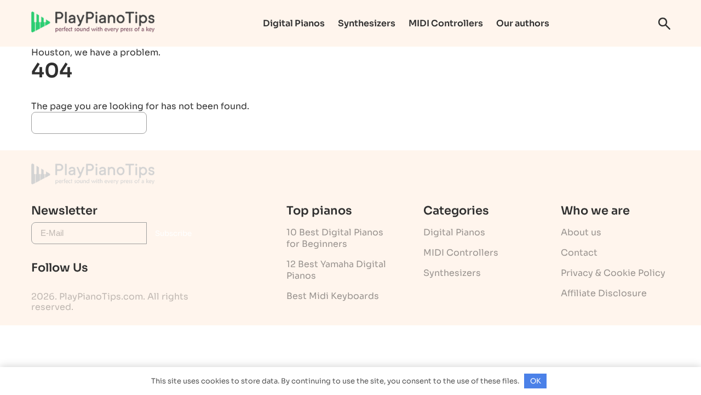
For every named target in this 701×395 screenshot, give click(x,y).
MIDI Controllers (446, 23)
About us (581, 232)
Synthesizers (366, 23)
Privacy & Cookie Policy (613, 273)
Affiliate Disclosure (604, 293)
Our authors (522, 23)
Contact (579, 252)
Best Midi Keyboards (332, 296)
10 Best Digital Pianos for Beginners (334, 238)
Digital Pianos (294, 23)
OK (535, 381)
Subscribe (173, 233)
